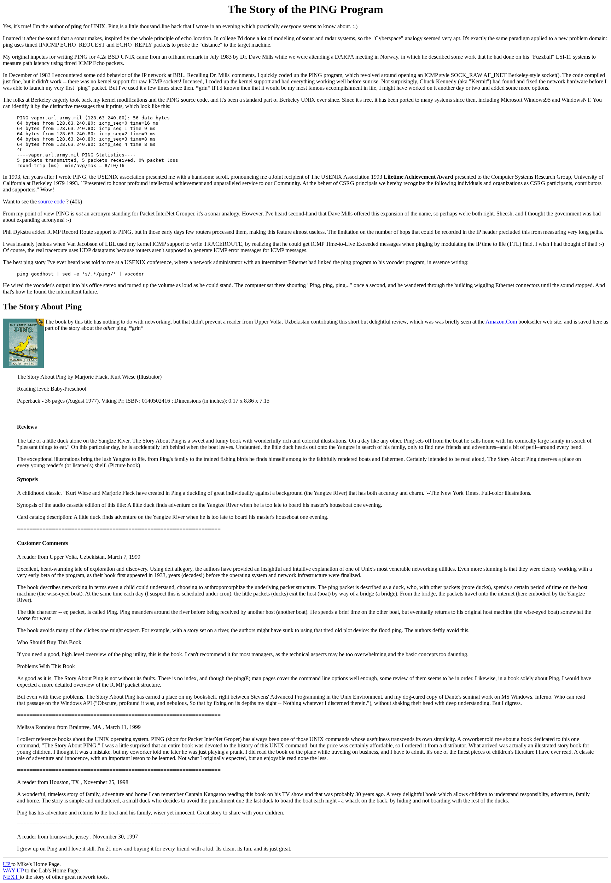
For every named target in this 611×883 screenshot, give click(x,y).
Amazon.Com (501, 322)
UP (7, 864)
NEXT (11, 877)
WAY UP (14, 870)
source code (52, 201)
